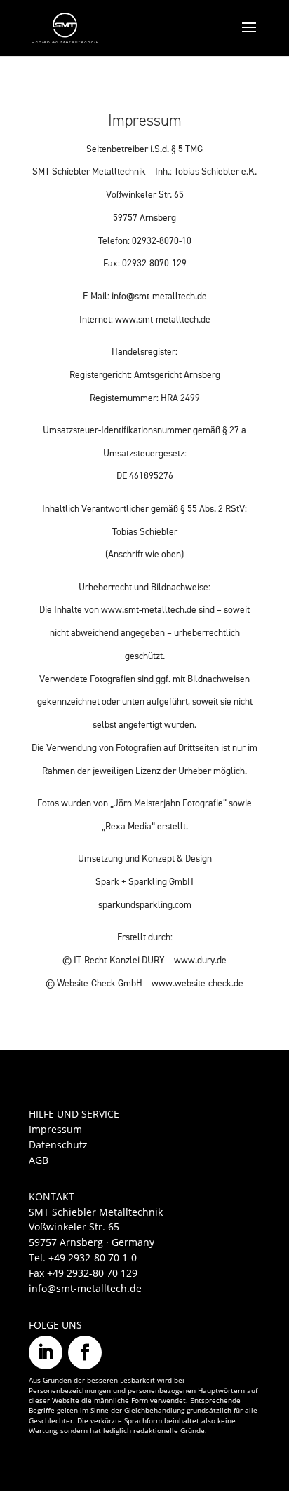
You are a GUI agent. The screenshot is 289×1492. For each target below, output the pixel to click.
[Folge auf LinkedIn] (45, 1352)
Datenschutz (58, 1144)
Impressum (55, 1129)
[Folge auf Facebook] (85, 1352)
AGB (38, 1160)
